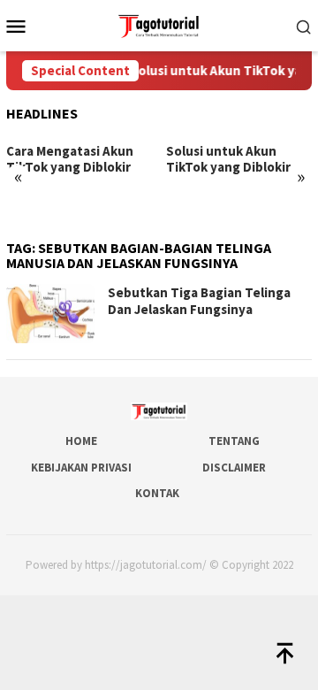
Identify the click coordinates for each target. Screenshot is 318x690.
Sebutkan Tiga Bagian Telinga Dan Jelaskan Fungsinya (199, 301)
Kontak (157, 493)
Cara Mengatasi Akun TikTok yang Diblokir (69, 159)
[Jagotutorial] (159, 24)
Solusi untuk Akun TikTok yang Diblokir (228, 159)
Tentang (234, 440)
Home (81, 440)
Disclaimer (234, 467)
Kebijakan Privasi (81, 467)
